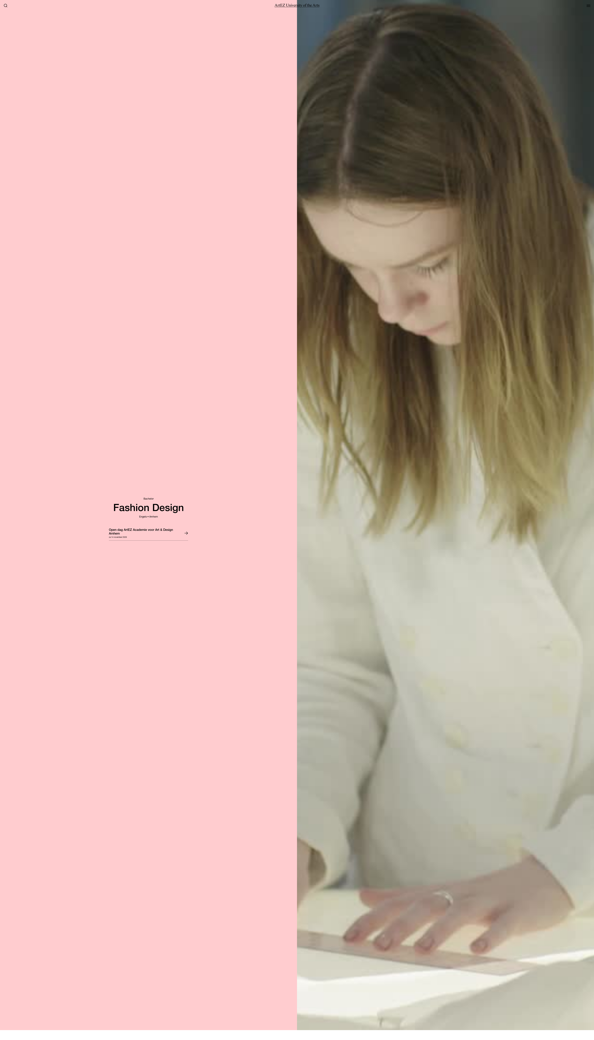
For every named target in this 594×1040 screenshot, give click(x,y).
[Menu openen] (588, 5)
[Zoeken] (5, 5)
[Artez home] (297, 5)
